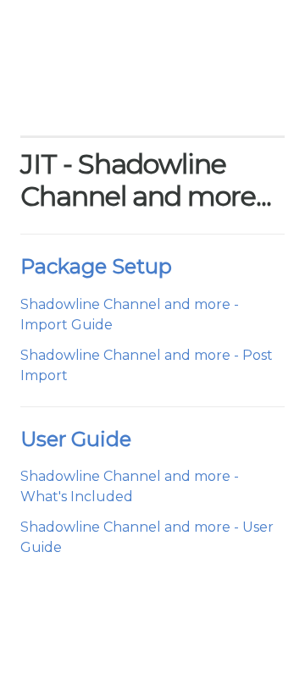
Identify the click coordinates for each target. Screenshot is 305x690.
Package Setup (96, 266)
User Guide (75, 439)
